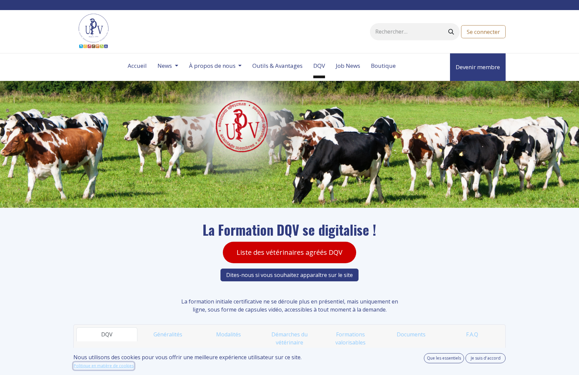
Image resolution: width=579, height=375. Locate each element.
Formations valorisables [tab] (350, 338)
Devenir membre (478, 67)
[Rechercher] (451, 31)
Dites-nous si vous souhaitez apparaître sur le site (289, 275)
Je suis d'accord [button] (486, 358)
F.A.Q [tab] (472, 334)
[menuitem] (137, 67)
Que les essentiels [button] (444, 358)
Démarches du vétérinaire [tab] (289, 338)
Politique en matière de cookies (104, 366)
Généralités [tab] (167, 334)
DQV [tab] (107, 334)
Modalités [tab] (228, 334)
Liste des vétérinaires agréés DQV (289, 252)
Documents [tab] (411, 334)
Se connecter (483, 32)
